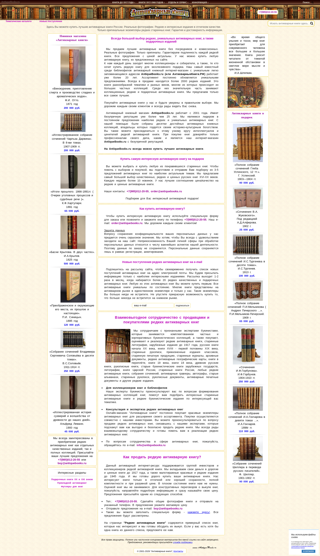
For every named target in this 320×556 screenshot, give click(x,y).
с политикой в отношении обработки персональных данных (302, 546)
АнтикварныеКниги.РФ (188, 74)
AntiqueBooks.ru (152, 74)
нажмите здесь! (199, 512)
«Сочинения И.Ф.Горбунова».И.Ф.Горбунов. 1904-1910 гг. (247, 372)
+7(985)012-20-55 (268, 12)
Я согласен (308, 551)
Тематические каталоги (19, 21)
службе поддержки (182, 542)
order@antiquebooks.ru (166, 191)
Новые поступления (51, 21)
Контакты (178, 551)
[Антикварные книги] (10, 2)
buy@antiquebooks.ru (72, 463)
